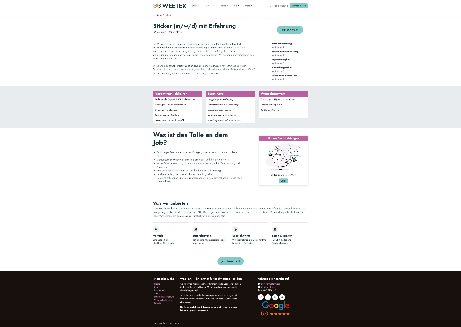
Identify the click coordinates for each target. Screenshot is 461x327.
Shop (156, 287)
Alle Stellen (164, 15)
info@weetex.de (268, 287)
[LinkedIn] (275, 297)
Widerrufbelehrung (163, 300)
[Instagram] (261, 297)
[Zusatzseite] (282, 297)
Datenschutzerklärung (164, 296)
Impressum (159, 290)
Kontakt (157, 303)
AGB (156, 293)
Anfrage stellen (299, 5)
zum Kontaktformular (270, 283)
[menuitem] (196, 5)
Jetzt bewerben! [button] (290, 30)
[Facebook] (268, 297)
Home (157, 283)
